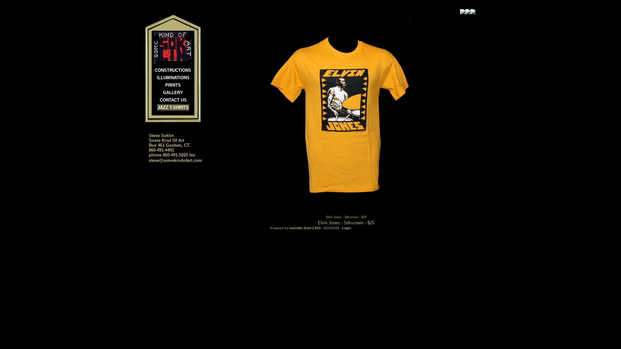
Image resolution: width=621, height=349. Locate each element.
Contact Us (173, 100)
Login (346, 228)
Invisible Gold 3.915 (305, 228)
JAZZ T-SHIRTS (173, 107)
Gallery (173, 92)
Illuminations (173, 77)
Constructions (173, 70)
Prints (173, 85)
